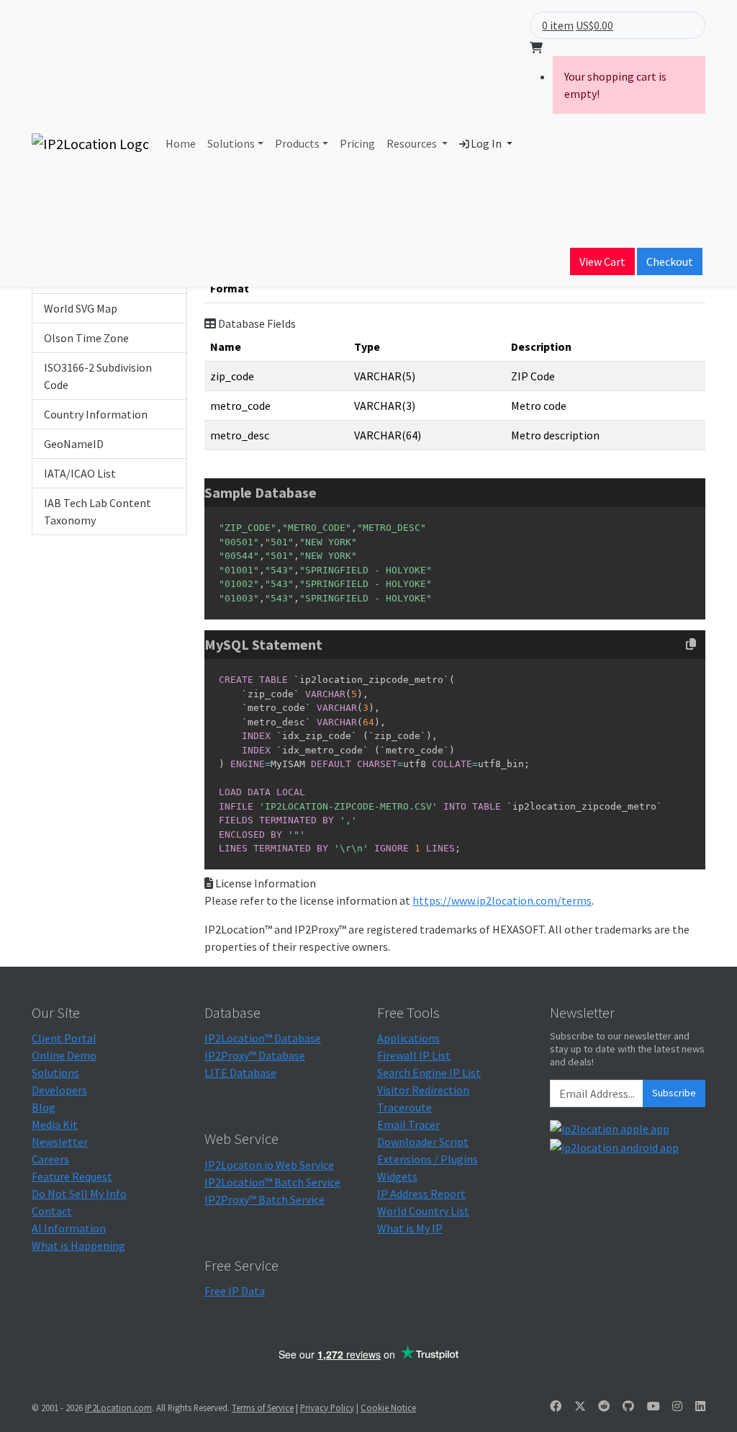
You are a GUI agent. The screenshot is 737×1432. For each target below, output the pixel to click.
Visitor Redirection (423, 1090)
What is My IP (410, 1228)
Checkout (669, 261)
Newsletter (60, 1142)
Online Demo (64, 1055)
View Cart (602, 261)
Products (297, 143)
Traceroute (404, 1107)
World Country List (423, 1211)
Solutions (231, 143)
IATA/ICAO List (80, 473)
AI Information (69, 1228)
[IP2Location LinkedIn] (700, 1406)
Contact (52, 1211)
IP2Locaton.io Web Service (269, 1165)
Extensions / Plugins (427, 1159)
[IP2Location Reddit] (604, 1406)
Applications (408, 1038)
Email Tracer (408, 1124)
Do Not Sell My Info (79, 1193)
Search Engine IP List (429, 1072)
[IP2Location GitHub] (628, 1406)
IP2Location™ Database (262, 1038)
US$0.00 (594, 25)
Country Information (96, 414)
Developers (59, 1090)
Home (181, 143)
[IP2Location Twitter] (580, 1406)
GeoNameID (74, 444)
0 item (558, 25)
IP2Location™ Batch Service (272, 1182)
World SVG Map (80, 308)
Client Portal (64, 1038)
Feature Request (72, 1176)
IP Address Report (421, 1193)
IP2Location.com (118, 1407)
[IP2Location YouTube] (653, 1406)
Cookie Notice (388, 1407)
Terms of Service (263, 1407)
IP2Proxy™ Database (254, 1055)
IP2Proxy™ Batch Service (264, 1199)
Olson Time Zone (86, 338)
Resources (412, 143)
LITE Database (240, 1072)
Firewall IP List (414, 1055)
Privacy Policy (327, 1407)
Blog (43, 1107)
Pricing (357, 143)
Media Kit (55, 1124)
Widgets (397, 1176)
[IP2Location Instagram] (677, 1406)
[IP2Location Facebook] (555, 1406)
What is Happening (78, 1245)
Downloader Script (423, 1142)
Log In (486, 143)
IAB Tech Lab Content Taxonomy (97, 511)
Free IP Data (234, 1291)
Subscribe (674, 1092)
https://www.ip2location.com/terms (502, 900)
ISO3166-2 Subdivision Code (98, 376)
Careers (50, 1159)
